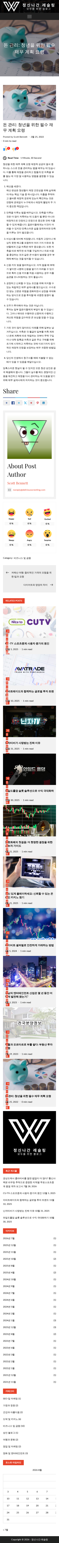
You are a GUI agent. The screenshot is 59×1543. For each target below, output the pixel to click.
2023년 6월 (9, 1348)
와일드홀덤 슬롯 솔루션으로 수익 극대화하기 (26, 1218)
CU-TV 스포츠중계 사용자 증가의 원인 (27, 643)
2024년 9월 (9, 1286)
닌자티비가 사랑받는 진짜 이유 (22, 743)
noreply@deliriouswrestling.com (29, 490)
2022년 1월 (9, 1368)
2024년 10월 (9, 1279)
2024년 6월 (9, 1300)
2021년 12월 (9, 1375)
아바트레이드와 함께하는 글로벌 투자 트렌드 (26, 1200)
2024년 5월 (9, 1307)
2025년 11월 (9, 1252)
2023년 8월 (9, 1334)
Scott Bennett (20, 137)
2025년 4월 (9, 1272)
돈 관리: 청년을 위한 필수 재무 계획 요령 (28, 1096)
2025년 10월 (9, 1259)
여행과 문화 (9, 1440)
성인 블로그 (9, 1433)
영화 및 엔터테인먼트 (14, 1453)
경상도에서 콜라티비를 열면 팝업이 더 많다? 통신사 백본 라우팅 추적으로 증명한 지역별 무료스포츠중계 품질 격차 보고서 (29, 1182)
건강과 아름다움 (11, 1412)
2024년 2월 (9, 1313)
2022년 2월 (9, 1361)
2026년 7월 (9, 1238)
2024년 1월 (9, 1320)
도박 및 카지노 (10, 1419)
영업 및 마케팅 (10, 1446)
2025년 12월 (9, 1245)
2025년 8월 (9, 1266)
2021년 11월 (9, 1382)
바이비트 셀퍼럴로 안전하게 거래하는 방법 (29, 945)
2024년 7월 (9, 1293)
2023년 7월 (9, 1341)
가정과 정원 (9, 1405)
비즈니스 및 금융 (22, 558)
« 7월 (5, 1530)
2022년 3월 (9, 1355)
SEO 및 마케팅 (10, 1399)
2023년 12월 (9, 1327)
